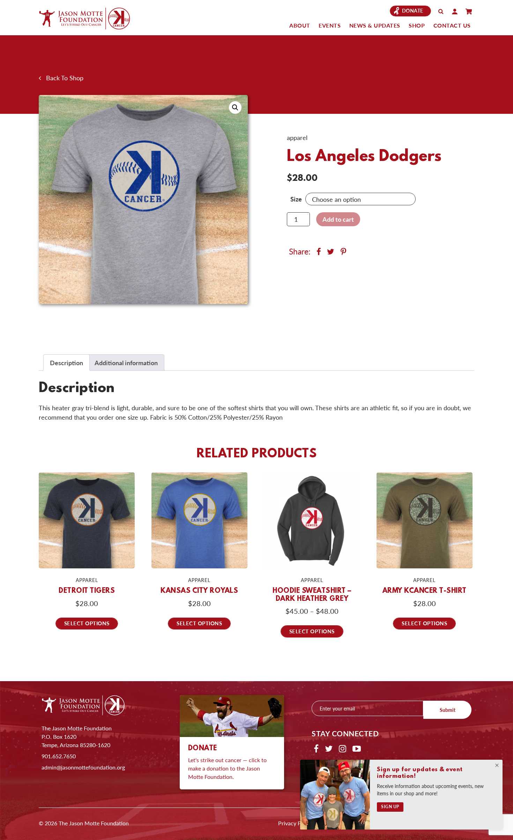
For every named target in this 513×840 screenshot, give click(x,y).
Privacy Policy (295, 823)
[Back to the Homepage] (91, 18)
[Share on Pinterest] (343, 251)
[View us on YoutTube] (356, 748)
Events (330, 25)
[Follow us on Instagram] (342, 748)
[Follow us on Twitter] (329, 748)
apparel (297, 137)
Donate (412, 10)
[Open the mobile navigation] (468, 12)
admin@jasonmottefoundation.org (83, 767)
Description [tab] (66, 362)
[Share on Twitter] (331, 251)
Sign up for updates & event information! (420, 773)
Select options (87, 623)
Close (497, 765)
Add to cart (338, 219)
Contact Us (452, 25)
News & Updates (374, 25)
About (299, 25)
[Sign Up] (335, 795)
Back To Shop (62, 77)
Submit (447, 709)
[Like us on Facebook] (316, 748)
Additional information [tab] (126, 362)
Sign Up (390, 807)
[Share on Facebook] (320, 251)
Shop (417, 25)
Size (296, 198)
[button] (235, 107)
